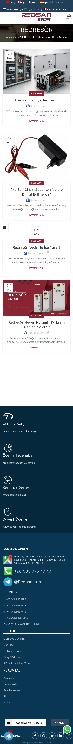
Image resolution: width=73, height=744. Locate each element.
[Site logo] (36, 16)
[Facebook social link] (35, 735)
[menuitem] (13, 9)
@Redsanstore (28, 581)
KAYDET (60, 722)
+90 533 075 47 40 (32, 571)
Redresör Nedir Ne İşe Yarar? (36, 247)
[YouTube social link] (52, 735)
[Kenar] (4, 227)
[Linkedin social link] (60, 735)
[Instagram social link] (43, 735)
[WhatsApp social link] (69, 735)
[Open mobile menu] (4, 17)
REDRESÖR (36, 93)
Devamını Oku (36, 120)
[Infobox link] (36, 486)
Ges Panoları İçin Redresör (36, 100)
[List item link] (36, 599)
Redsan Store (38, 106)
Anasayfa (11, 37)
